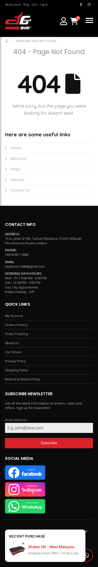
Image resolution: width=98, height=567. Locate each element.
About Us (18, 158)
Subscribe (49, 443)
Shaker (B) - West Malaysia (51, 547)
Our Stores (13, 352)
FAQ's (15, 169)
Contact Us (20, 190)
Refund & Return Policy (22, 379)
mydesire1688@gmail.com (25, 266)
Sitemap (17, 179)
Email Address (16, 420)
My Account (14, 315)
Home (16, 148)
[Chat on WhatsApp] (86, 555)
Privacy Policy (15, 361)
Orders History (16, 324)
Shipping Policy (16, 370)
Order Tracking (16, 334)
